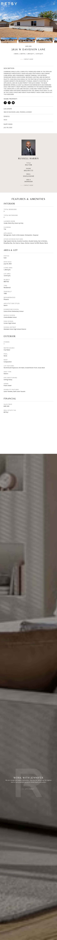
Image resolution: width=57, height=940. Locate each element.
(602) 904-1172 (28, 170)
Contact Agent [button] (28, 59)
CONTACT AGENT (28, 185)
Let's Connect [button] (29, 789)
